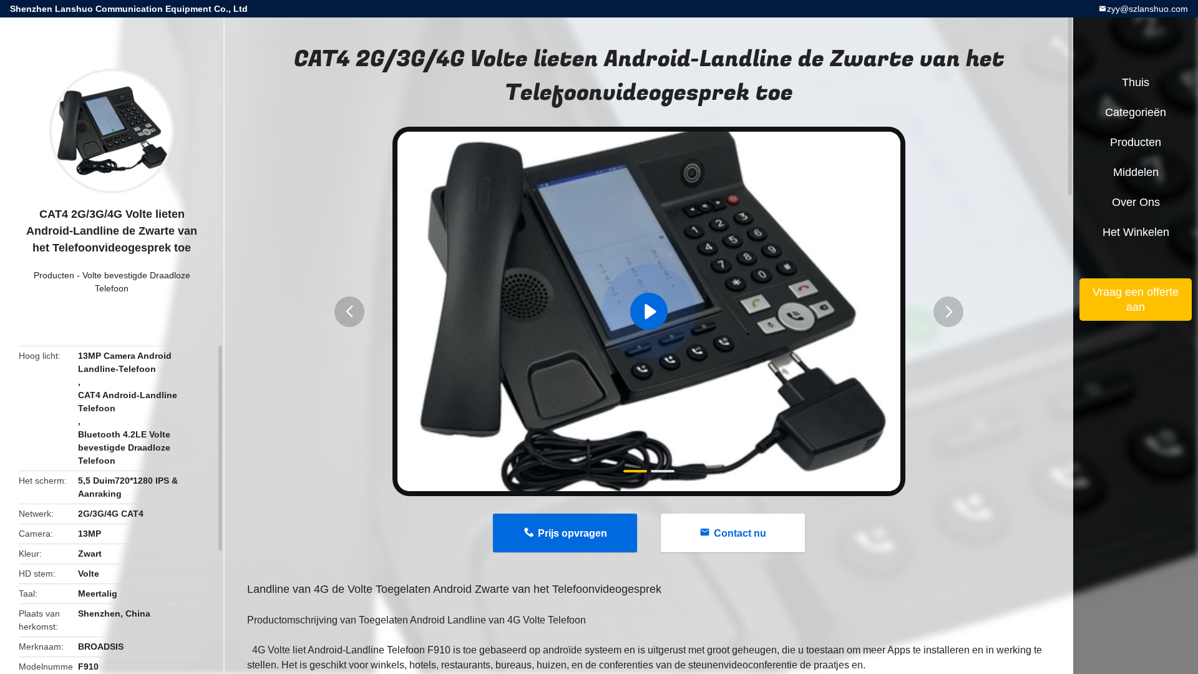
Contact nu (740, 533)
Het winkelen (1136, 232)
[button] (349, 311)
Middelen (1136, 172)
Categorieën (1135, 112)
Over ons (1136, 202)
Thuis (1135, 82)
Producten (54, 275)
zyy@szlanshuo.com (1147, 9)
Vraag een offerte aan (1136, 299)
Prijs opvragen (572, 533)
